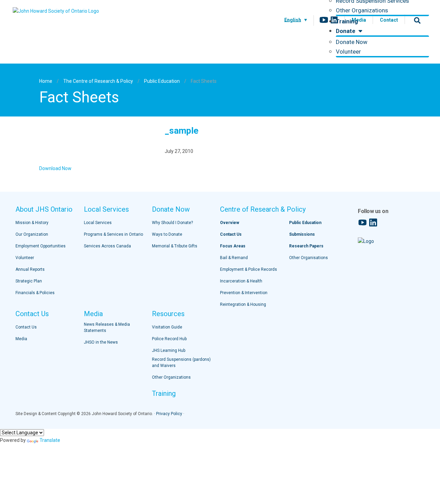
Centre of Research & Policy (263, 209)
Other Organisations (308, 257)
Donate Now (351, 41)
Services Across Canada (107, 246)
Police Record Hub (169, 338)
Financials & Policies (35, 292)
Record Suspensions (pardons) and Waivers (181, 362)
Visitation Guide (167, 327)
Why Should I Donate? (172, 222)
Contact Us (32, 313)
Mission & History (31, 222)
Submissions (302, 234)
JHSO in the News (101, 342)
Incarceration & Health (241, 281)
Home (45, 81)
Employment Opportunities (40, 246)
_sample (181, 130)
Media (21, 338)
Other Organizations (362, 10)
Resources (168, 313)
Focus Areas (232, 246)
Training (347, 21)
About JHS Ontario (44, 209)
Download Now (55, 168)
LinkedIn (334, 19)
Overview (229, 222)
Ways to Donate (167, 234)
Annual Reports (30, 269)
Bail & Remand (234, 257)
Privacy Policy (169, 413)
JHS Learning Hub (168, 350)
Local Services (106, 209)
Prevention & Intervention (243, 292)
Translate (50, 440)
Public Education (162, 81)
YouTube (324, 19)
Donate (346, 30)
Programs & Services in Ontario (113, 234)
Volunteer (348, 51)
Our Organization (31, 234)
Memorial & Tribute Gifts (174, 246)
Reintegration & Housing (243, 304)
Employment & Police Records (248, 269)
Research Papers (306, 246)
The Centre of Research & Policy (98, 81)
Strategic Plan (28, 281)
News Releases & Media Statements (107, 327)
